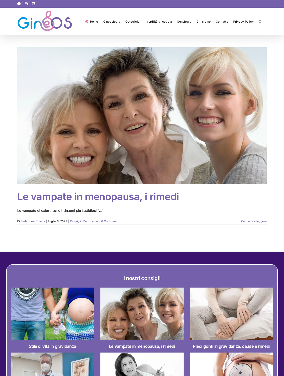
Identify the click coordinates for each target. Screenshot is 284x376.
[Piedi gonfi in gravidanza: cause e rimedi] (231, 314)
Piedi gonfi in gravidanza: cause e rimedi (231, 346)
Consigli (75, 221)
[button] (260, 21)
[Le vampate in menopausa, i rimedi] (142, 314)
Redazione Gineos (33, 221)
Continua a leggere (254, 221)
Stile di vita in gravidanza (52, 346)
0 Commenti (109, 221)
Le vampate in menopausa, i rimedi (98, 196)
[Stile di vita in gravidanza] (52, 314)
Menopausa (90, 221)
